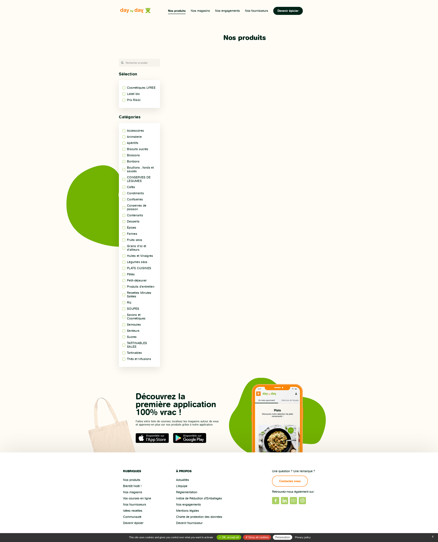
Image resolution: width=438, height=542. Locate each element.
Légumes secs (137, 262)
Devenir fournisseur (189, 523)
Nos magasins (200, 10)
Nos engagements (227, 10)
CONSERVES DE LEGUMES (139, 179)
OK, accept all (230, 537)
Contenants (135, 215)
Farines (132, 234)
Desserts (133, 221)
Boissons (133, 155)
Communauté (132, 517)
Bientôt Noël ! (132, 486)
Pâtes (131, 274)
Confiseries (135, 199)
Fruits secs (134, 240)
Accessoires (135, 130)
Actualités (182, 480)
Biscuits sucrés (137, 149)
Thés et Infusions (139, 359)
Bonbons (133, 161)
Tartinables (134, 353)
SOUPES (133, 308)
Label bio (133, 94)
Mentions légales (187, 510)
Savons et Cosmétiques (136, 316)
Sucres (132, 337)
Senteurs (133, 330)
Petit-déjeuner (137, 280)
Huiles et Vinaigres (140, 256)
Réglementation (186, 492)
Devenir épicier (288, 11)
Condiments (135, 193)
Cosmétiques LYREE (141, 87)
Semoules (134, 324)
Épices (131, 227)
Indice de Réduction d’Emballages (199, 498)
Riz (129, 302)
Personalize (282, 537)
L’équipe (181, 486)
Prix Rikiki (133, 100)
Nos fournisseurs (256, 10)
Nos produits (177, 11)
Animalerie (134, 137)
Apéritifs (132, 143)
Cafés (131, 187)
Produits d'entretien (140, 286)
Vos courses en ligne (137, 498)
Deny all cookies (258, 537)
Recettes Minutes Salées (139, 294)
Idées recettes (132, 510)
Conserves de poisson (136, 207)
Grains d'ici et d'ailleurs (136, 247)
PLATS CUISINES (139, 268)
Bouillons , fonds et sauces (140, 169)
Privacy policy (303, 537)
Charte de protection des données (199, 517)
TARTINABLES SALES (137, 344)
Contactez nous (290, 481)
